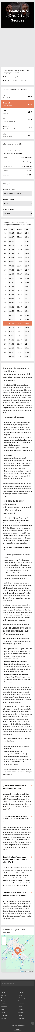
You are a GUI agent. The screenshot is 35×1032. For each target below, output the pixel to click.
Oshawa (20, 1012)
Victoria (20, 1015)
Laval (2, 1009)
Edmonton (4, 998)
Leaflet (22, 971)
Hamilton (21, 1003)
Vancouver (21, 1001)
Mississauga (22, 998)
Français (17, 1029)
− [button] (4, 943)
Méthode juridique (8, 199)
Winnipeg (3, 1001)
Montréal (3, 995)
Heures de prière (20, 1025)
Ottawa (20, 992)
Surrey (20, 1006)
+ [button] (4, 939)
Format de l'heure (8, 209)
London (3, 1012)
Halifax (20, 1009)
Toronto (3, 992)
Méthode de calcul (9, 189)
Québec (3, 1003)
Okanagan (4, 1015)
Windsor (3, 1018)
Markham (21, 1018)
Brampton (4, 1006)
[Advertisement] (17, 47)
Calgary (20, 995)
